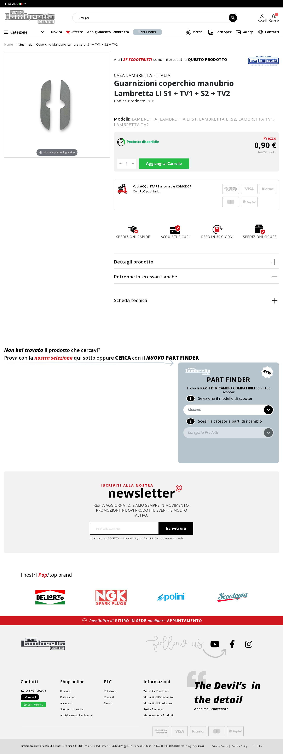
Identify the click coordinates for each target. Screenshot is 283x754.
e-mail (32, 697)
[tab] (196, 261)
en (260, 746)
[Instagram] (248, 644)
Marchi (197, 32)
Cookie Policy (240, 746)
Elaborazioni (68, 697)
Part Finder (147, 32)
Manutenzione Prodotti (158, 715)
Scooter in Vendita (71, 709)
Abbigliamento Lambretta (108, 32)
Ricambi (65, 691)
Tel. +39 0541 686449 (33, 691)
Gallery (247, 32)
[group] (50, 597)
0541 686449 (35, 704)
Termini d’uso (152, 538)
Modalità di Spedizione (158, 703)
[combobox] (155, 18)
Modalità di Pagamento (158, 697)
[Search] (233, 18)
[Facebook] (232, 644)
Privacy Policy (130, 538)
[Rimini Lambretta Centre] (30, 17)
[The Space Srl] (200, 746)
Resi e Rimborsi (153, 709)
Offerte (76, 32)
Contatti (271, 32)
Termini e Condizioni (156, 691)
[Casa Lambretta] (263, 60)
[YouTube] (215, 644)
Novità (56, 32)
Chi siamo (110, 691)
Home (8, 44)
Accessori (66, 703)
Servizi (108, 703)
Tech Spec (223, 32)
